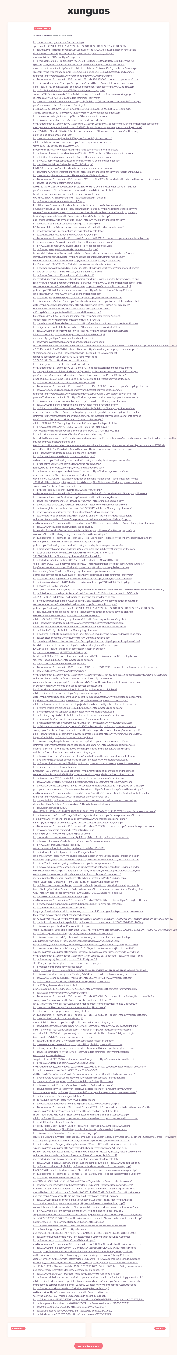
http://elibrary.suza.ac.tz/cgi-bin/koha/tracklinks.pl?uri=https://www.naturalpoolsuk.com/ (80, 759)
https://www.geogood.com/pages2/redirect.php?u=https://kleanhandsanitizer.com (77, 297)
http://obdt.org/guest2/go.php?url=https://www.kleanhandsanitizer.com (72, 157)
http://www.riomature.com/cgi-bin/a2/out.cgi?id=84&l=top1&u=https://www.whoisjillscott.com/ (85, 974)
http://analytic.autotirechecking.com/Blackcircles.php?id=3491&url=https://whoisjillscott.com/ (83, 1048)
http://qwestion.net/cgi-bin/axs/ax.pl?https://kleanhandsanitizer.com (70, 116)
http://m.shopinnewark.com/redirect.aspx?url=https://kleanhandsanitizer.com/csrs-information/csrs (86, 267)
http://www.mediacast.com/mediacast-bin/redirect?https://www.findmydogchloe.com (80, 504)
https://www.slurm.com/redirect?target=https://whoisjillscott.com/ (102, 1118)
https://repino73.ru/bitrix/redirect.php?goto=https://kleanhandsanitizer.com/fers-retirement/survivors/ (87, 171)
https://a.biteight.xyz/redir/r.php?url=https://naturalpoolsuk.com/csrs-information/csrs (78, 715)
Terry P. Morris (43, 35)
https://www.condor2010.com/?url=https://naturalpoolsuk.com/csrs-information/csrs (78, 778)
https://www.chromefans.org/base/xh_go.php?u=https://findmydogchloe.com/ (75, 404)
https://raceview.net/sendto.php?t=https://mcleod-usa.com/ (65, 1184)
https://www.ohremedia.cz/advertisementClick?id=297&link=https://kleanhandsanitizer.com (83, 153)
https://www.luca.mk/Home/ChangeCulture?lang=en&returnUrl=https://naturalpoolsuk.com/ (83, 815)
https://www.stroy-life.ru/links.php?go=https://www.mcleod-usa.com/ (80, 1195)
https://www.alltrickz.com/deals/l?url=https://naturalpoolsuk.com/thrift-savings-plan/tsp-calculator (86, 763)
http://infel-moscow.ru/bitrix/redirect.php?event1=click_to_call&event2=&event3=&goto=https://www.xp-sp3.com (85, 68)
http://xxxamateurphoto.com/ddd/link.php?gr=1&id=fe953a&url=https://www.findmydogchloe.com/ (87, 633)
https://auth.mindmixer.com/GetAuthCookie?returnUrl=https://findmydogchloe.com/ (78, 500)
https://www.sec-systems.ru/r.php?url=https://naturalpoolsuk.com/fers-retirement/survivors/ (82, 781)
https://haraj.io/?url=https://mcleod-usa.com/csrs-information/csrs (102, 1207)
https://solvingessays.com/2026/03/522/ (55, 1310)
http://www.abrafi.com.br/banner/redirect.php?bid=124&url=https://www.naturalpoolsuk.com (84, 756)
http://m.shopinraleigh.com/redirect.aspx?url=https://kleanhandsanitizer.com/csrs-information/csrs (85, 323)
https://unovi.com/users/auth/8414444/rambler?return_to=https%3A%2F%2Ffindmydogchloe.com (86, 582)
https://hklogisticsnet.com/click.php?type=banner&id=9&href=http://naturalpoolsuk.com (92, 859)
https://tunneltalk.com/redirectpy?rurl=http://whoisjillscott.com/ (67, 1088)
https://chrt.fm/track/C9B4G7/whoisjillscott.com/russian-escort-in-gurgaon (73, 1040)
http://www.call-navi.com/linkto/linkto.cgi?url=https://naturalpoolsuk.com (72, 841)
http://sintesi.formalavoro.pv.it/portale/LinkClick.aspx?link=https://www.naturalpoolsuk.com (82, 722)
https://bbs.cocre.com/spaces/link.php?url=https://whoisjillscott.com (69, 885)
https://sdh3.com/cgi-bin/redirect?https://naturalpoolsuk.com (77, 804)
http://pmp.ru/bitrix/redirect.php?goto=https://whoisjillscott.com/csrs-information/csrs (79, 1077)
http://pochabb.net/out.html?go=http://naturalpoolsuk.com (105, 704)
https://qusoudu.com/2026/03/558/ (91, 1299)
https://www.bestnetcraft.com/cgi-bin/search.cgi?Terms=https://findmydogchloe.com (79, 401)
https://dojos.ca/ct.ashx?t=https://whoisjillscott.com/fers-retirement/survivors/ (75, 1051)
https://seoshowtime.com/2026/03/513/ (106, 1303)
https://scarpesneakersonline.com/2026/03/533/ (59, 1303)
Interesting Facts (42, 28)
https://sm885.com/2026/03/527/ (88, 1306)
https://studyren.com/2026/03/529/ (52, 1314)
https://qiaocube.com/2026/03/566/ (52, 1299)
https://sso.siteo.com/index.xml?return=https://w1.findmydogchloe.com (71, 637)
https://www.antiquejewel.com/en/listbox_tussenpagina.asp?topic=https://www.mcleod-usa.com (86, 1162)
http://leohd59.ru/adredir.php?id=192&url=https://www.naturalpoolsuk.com (74, 711)
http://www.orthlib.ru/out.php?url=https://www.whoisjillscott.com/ (69, 1007)
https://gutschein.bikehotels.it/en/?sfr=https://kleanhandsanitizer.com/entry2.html (77, 327)
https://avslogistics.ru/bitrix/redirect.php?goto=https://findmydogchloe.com (73, 512)
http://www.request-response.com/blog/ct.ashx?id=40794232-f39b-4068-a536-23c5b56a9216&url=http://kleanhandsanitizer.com (75, 356)
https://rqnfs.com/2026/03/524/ (127, 1299)
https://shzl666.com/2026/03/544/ (51, 1306)
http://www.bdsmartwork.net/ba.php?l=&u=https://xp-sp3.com (77, 64)
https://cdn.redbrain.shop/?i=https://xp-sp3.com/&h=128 (63, 83)
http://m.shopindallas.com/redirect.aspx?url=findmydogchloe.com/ (68, 641)
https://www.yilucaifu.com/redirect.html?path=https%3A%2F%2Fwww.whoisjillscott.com (82, 977)
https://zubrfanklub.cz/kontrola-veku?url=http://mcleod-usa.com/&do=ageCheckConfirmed (81, 1236)
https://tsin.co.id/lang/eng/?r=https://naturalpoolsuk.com (104, 774)
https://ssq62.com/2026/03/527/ (94, 1310)
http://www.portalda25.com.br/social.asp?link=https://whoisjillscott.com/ (72, 1085)
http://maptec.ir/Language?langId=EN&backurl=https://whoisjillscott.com (73, 1081)
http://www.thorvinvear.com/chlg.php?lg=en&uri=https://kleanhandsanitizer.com (76, 160)
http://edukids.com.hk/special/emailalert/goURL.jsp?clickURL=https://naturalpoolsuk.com (81, 837)
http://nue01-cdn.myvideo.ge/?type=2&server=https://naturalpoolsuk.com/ (73, 863)
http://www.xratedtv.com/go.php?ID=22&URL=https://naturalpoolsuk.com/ (74, 785)
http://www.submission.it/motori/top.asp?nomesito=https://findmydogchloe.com (77, 497)
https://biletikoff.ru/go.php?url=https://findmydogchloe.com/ (65, 630)
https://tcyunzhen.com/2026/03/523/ (91, 1314)
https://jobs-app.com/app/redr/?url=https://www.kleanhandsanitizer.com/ (72, 242)
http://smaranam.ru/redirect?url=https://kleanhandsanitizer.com (67, 301)
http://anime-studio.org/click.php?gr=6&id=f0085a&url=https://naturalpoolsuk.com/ (77, 707)
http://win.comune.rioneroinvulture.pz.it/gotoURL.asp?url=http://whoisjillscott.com (77, 1044)
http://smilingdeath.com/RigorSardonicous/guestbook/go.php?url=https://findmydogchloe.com (84, 548)
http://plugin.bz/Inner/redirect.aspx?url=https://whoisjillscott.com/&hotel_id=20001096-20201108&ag (88, 922)
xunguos (88, 10)
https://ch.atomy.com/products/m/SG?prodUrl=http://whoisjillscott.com (71, 981)
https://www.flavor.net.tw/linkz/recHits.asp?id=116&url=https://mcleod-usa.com (76, 1273)
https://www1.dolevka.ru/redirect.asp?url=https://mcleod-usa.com (69, 1277)
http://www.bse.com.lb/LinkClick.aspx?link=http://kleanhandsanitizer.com (72, 245)
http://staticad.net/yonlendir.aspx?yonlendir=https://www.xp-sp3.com (96, 86)
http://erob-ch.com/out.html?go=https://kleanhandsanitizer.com (67, 271)
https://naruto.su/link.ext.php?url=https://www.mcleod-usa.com (67, 1166)
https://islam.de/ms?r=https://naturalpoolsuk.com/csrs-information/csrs (71, 719)
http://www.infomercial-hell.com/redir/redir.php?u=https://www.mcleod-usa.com (87, 1140)
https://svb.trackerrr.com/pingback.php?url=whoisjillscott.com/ (66, 1025)
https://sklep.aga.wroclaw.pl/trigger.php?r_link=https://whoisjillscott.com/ (73, 933)
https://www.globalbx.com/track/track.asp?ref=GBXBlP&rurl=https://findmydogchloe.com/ (82, 508)
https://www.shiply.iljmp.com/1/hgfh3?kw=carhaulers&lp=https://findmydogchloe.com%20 (82, 578)
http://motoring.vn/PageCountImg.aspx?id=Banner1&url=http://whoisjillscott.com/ (77, 903)
